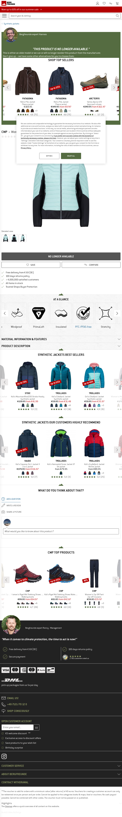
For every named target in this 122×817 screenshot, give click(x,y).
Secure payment (17, 656)
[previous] (7, 87)
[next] (114, 87)
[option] (61, 183)
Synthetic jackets (11, 23)
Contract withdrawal (14, 782)
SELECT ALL (71, 156)
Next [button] (117, 313)
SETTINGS (49, 156)
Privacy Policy (26, 148)
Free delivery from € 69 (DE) (20, 272)
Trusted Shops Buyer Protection (21, 286)
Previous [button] (4, 313)
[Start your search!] (118, 16)
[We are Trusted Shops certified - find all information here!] (65, 657)
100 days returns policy (18, 276)
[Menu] (4, 15)
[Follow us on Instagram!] (6, 757)
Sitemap (8, 806)
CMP (4, 132)
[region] (61, 140)
